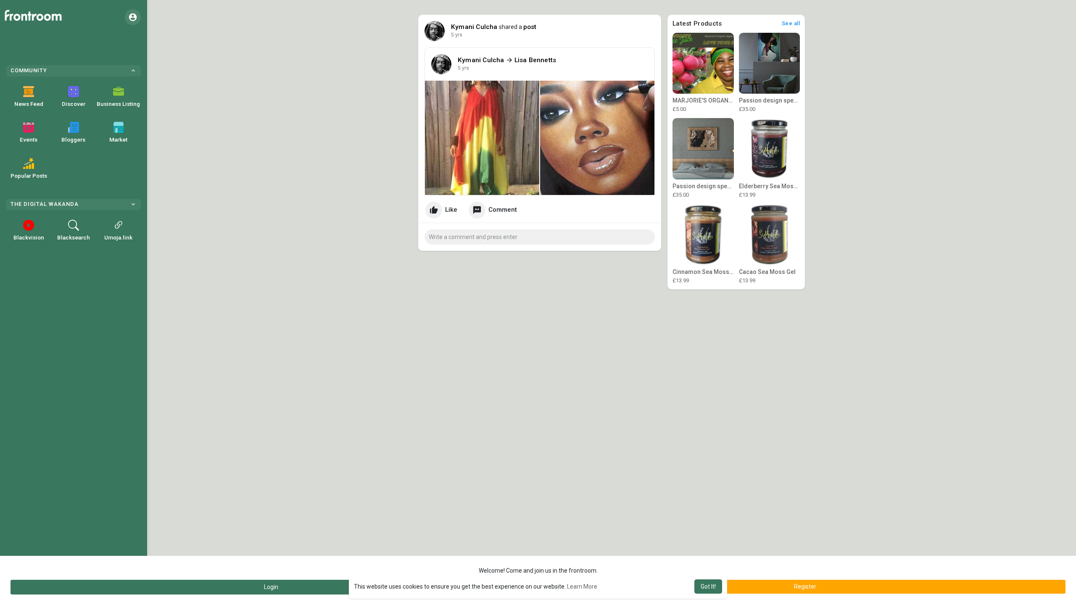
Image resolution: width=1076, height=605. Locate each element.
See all (791, 23)
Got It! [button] (708, 586)
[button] (133, 17)
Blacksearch (73, 237)
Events (28, 139)
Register (805, 586)
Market (118, 139)
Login (271, 587)
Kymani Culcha (474, 27)
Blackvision (28, 237)
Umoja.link (118, 237)
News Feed (28, 103)
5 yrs (456, 35)
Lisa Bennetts (535, 60)
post (530, 27)
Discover (73, 103)
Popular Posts (29, 175)
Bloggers (73, 139)
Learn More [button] (582, 586)
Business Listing (118, 103)
